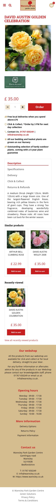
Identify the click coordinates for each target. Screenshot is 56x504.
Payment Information (28, 435)
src (10, 5)
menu (4, 5)
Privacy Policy (28, 497)
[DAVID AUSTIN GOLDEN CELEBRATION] (28, 48)
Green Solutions (28, 493)
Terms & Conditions (28, 500)
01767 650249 (27, 131)
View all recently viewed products (21, 340)
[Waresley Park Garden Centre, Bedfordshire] (28, 5)
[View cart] (51, 5)
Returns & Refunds (18, 187)
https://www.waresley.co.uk (29, 476)
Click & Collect (15, 181)
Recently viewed (14, 282)
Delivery (12, 175)
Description (14, 163)
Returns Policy (28, 430)
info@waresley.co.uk (18, 134)
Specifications (15, 169)
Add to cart (16, 271)
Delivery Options (28, 426)
